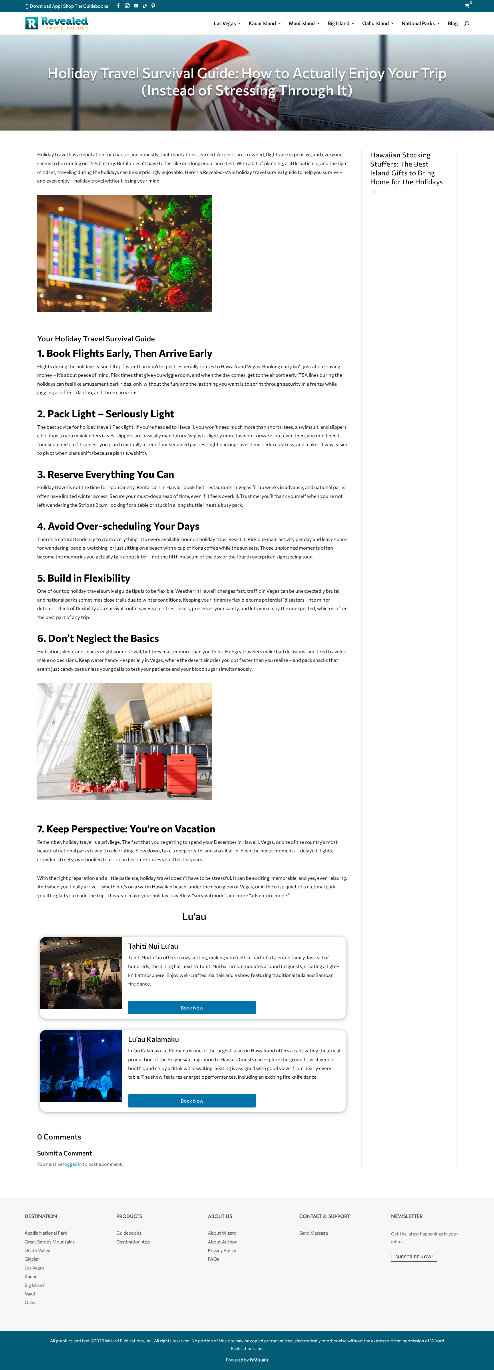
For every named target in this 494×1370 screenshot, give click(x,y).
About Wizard (222, 1232)
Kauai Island (262, 23)
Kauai (30, 1276)
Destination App (133, 1241)
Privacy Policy (222, 1250)
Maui (30, 1293)
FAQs (213, 1258)
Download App (45, 6)
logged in (72, 1164)
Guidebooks (128, 1232)
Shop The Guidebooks (85, 6)
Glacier (32, 1258)
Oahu (30, 1302)
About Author (222, 1241)
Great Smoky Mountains (50, 1241)
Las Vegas (225, 23)
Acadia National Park (46, 1232)
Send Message (313, 1232)
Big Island (338, 23)
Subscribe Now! (414, 1256)
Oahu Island (375, 23)
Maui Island (302, 23)
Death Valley (37, 1250)
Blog (453, 23)
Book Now (192, 1008)
